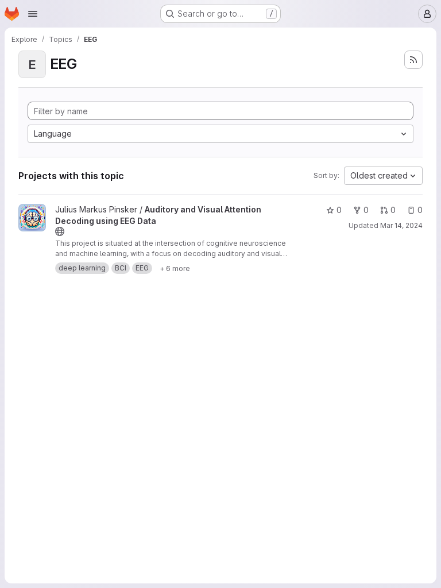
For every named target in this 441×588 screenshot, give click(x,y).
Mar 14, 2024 (401, 225)
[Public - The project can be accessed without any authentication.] (59, 231)
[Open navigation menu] (33, 14)
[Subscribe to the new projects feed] (413, 60)
